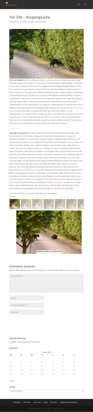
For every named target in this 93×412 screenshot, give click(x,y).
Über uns (53, 402)
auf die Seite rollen (26, 170)
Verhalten (31, 22)
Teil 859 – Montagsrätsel (19, 342)
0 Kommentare (41, 22)
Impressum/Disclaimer (68, 402)
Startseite (16, 402)
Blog (45, 402)
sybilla (14, 22)
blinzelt (60, 182)
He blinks (63, 117)
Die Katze (27, 402)
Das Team (37, 402)
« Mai (11, 381)
